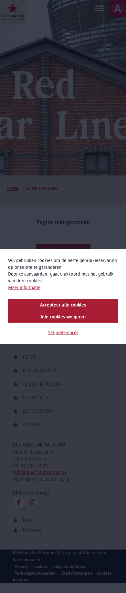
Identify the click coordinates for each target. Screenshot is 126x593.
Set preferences (63, 332)
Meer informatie (24, 287)
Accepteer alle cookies (63, 304)
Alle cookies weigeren (63, 316)
